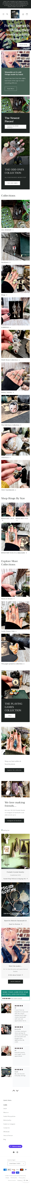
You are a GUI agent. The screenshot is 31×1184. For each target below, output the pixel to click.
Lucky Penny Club (8, 631)
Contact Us (6, 1128)
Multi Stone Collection (9, 360)
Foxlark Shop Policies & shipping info (15, 878)
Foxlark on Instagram (9, 1124)
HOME (5, 1105)
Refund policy (7, 1120)
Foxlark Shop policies (9, 1116)
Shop (10, 716)
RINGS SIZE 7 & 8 (7, 519)
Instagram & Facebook (14, 820)
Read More (10, 88)
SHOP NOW (23, 44)
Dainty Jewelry (6, 392)
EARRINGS (5, 327)
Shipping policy (21, 1180)
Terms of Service (8, 1135)
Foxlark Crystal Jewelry (14, 1175)
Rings (3, 295)
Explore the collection (14, 770)
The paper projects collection (12, 664)
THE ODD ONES (12, 183)
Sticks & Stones (7, 599)
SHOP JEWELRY (15, 981)
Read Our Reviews (14, 924)
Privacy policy (22, 1177)
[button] (3, 14)
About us (6, 1112)
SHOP (5, 1108)
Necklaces (5, 262)
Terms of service (12, 1180)
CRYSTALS (5, 458)
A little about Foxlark (14, 975)
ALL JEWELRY (6, 230)
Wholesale (6, 1131)
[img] (6, 998)
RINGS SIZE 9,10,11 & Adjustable (13, 553)
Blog (4, 1139)
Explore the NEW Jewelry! (12, 126)
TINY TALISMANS (7, 490)
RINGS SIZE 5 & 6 (22, 519)
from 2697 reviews (16, 998)
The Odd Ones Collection (10, 425)
